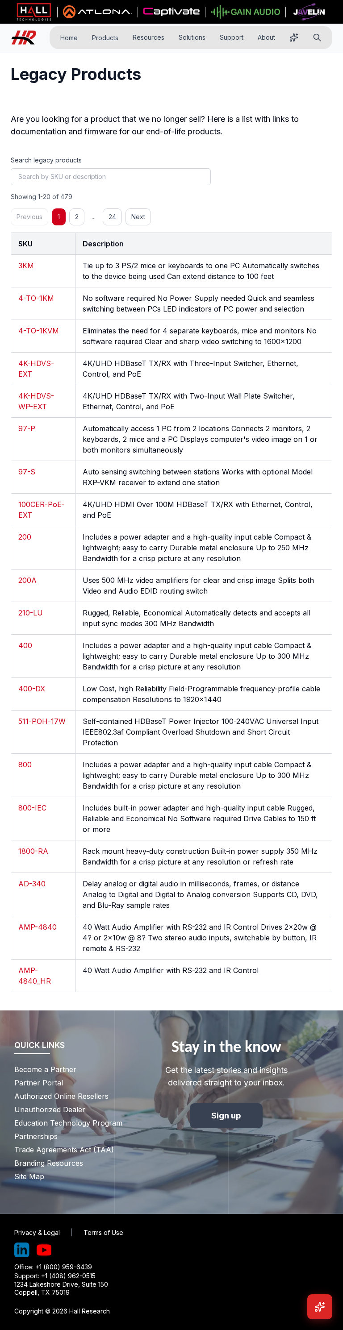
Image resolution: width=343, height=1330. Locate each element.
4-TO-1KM (36, 298)
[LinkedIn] (21, 1250)
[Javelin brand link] (309, 12)
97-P (26, 428)
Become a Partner (45, 1069)
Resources (148, 37)
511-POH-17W (42, 721)
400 (25, 645)
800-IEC (32, 807)
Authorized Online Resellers (61, 1096)
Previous (29, 216)
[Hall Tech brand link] (34, 12)
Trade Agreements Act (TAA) (61, 1149)
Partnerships (36, 1136)
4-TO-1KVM (38, 330)
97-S (26, 471)
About (266, 37)
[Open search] (317, 37)
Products (105, 38)
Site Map (29, 1176)
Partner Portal (38, 1082)
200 (24, 536)
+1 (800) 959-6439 (63, 1267)
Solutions (192, 37)
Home (69, 38)
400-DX (31, 688)
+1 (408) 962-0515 (68, 1276)
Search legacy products (46, 160)
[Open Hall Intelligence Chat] (319, 1306)
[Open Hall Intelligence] (294, 37)
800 (25, 764)
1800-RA (33, 851)
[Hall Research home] (27, 37)
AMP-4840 (37, 927)
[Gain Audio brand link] (245, 12)
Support (231, 37)
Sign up (226, 1115)
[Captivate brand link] (171, 12)
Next (138, 216)
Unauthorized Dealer (49, 1109)
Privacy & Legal (37, 1232)
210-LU (30, 612)
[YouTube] (44, 1250)
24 (112, 216)
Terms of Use (103, 1232)
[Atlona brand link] (98, 12)
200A (27, 580)
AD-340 (32, 883)
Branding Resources (48, 1163)
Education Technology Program (61, 1122)
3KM (26, 265)
